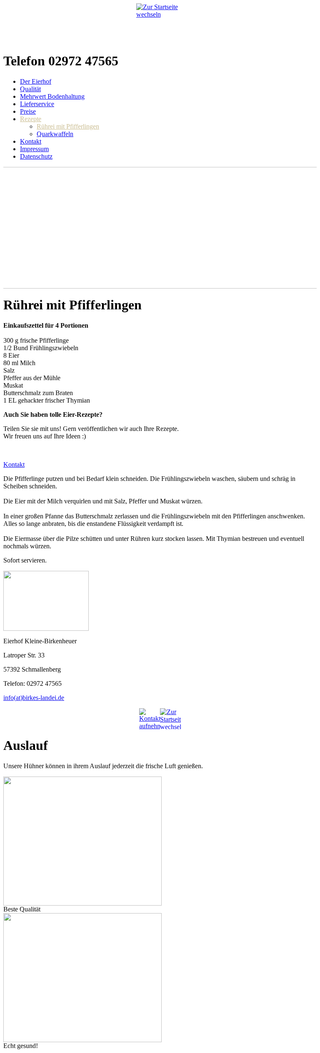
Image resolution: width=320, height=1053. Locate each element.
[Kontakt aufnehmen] (149, 718)
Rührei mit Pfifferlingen (68, 126)
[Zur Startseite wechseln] (160, 24)
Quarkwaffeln (55, 133)
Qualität (30, 88)
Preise (28, 111)
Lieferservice (37, 103)
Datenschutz (36, 156)
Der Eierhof (35, 81)
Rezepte (30, 118)
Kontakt (30, 141)
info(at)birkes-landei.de (33, 697)
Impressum (34, 148)
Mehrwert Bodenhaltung (52, 96)
